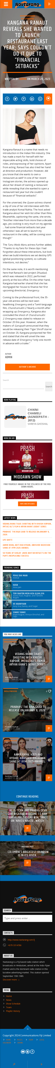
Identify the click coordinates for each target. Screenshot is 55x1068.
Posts (20, 1039)
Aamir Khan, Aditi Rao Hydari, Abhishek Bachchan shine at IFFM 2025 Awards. (26, 546)
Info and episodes (27, 503)
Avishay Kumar (11, 726)
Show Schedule (13, 1003)
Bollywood (27, 18)
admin (23, 79)
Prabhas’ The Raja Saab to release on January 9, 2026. (26, 533)
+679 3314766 (14, 945)
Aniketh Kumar (11, 677)
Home (9, 996)
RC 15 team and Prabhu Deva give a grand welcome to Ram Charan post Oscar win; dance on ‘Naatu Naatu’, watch (27, 816)
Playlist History (13, 1011)
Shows (20, 1042)
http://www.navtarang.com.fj (21, 939)
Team (9, 1007)
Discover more (10, 979)
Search (6, 380)
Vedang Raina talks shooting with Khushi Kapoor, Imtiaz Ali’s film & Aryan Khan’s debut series (27, 525)
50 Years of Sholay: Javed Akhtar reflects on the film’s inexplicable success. (27, 554)
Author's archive (27, 367)
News (8, 1000)
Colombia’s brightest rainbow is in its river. (28, 853)
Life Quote (7, 539)
